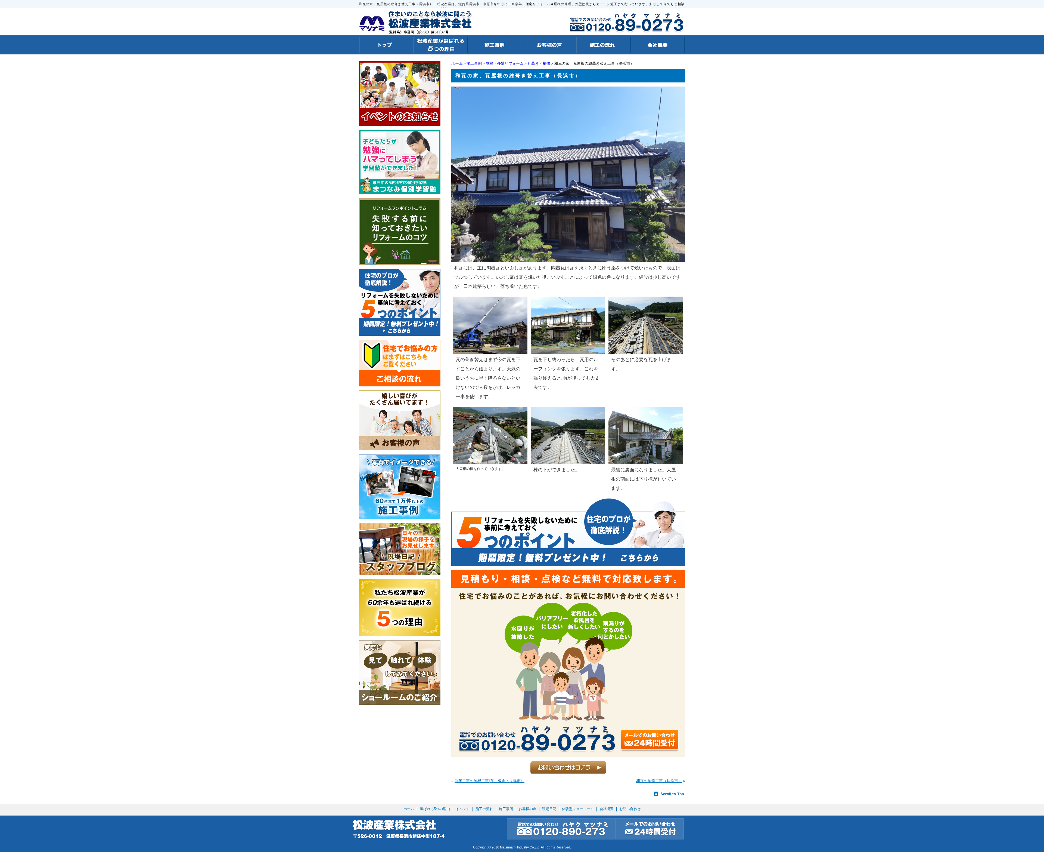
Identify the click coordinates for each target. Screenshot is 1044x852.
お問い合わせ (630, 809)
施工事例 (474, 63)
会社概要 (606, 809)
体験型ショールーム (578, 809)
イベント (463, 809)
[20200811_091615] (490, 351)
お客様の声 (527, 809)
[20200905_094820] (568, 259)
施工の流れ (484, 809)
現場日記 (549, 809)
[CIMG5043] (568, 461)
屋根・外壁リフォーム (505, 63)
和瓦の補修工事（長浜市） (659, 781)
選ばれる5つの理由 (435, 809)
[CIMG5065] (645, 461)
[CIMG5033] (568, 351)
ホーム (457, 63)
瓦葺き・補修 (538, 63)
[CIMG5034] (645, 351)
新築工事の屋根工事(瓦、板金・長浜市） (489, 781)
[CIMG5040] (490, 461)
